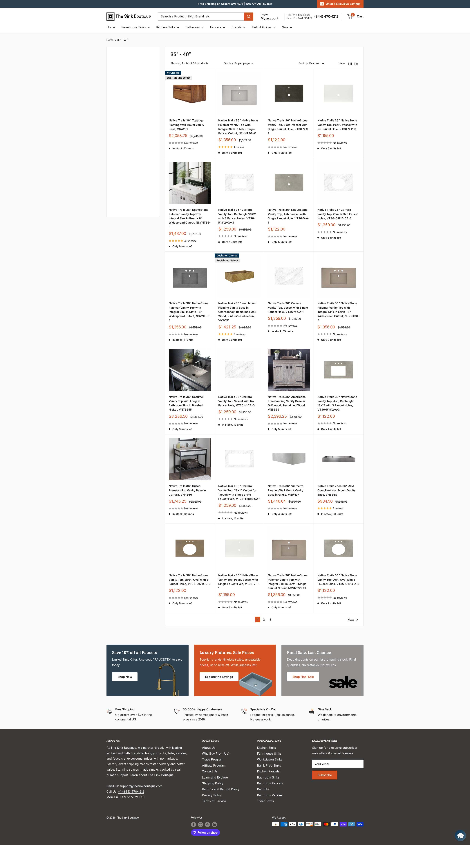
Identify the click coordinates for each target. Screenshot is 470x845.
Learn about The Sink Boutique (151, 775)
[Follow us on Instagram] (200, 824)
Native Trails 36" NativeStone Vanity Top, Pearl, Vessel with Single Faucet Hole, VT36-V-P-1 (239, 581)
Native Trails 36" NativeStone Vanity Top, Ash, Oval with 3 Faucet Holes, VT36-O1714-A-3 (338, 579)
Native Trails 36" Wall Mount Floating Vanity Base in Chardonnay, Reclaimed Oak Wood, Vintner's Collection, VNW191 (237, 311)
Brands (236, 27)
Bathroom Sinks (268, 777)
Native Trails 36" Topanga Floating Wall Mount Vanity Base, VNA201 (186, 125)
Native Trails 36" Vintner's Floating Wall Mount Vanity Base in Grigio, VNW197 (285, 490)
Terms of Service (214, 801)
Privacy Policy (212, 795)
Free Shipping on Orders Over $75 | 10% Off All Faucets (235, 4)
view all (148, 52)
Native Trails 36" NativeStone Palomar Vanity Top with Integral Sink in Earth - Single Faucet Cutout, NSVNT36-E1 (288, 581)
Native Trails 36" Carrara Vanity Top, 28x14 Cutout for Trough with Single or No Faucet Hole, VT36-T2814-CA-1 (239, 492)
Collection (118, 204)
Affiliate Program (213, 765)
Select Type (121, 71)
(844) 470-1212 (326, 16)
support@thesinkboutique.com (141, 786)
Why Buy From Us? (216, 753)
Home (110, 27)
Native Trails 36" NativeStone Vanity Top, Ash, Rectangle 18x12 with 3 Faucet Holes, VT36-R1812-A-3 (337, 403)
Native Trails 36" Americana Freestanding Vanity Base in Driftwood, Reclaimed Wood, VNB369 (287, 403)
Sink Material (120, 167)
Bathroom (193, 27)
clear (149, 116)
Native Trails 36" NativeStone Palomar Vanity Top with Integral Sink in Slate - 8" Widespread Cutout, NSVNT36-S (190, 311)
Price (114, 81)
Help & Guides (262, 27)
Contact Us (210, 771)
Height (116, 191)
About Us (208, 747)
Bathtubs (263, 789)
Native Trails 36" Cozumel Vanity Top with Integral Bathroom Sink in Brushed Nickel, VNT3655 (186, 403)
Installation (119, 179)
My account (269, 18)
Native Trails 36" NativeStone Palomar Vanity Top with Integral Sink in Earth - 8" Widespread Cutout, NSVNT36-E (338, 311)
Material (117, 105)
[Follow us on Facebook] (193, 824)
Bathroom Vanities (269, 795)
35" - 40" (123, 40)
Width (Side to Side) (125, 117)
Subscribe (325, 775)
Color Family (120, 93)
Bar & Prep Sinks (269, 765)
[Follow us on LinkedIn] (214, 824)
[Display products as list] (356, 63)
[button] (460, 835)
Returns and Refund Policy (220, 789)
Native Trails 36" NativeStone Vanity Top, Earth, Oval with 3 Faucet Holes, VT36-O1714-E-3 (190, 579)
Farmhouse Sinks (133, 27)
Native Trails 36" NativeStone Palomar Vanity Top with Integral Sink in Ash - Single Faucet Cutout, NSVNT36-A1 (238, 127)
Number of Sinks (123, 130)
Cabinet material (122, 142)
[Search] (248, 16)
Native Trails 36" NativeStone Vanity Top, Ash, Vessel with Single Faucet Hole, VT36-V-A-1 (288, 216)
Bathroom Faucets (270, 783)
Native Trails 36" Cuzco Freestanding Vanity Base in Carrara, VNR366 (187, 490)
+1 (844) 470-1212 (131, 791)
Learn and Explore (215, 777)
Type (114, 64)
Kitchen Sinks (165, 27)
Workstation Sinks (269, 759)
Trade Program (212, 759)
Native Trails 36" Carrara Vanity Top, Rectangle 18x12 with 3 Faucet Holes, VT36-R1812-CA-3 (237, 216)
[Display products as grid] (350, 63)
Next (351, 619)
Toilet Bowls (265, 801)
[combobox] (201, 16)
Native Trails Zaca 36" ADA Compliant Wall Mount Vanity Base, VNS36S (336, 490)
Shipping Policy (212, 783)
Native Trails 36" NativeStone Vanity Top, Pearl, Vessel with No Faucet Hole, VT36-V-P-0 (337, 125)
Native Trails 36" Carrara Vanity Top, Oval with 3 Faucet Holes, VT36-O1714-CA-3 (337, 214)
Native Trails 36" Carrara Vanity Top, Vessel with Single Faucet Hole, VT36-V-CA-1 (288, 307)
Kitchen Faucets (268, 771)
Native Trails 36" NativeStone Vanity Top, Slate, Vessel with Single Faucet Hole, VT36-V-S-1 (288, 127)
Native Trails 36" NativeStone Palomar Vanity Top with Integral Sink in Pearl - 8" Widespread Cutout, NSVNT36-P (190, 218)
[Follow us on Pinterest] (207, 824)
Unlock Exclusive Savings (343, 4)
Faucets (215, 27)
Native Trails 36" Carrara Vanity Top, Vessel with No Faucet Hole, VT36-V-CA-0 (236, 401)
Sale (285, 27)
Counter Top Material (126, 154)
